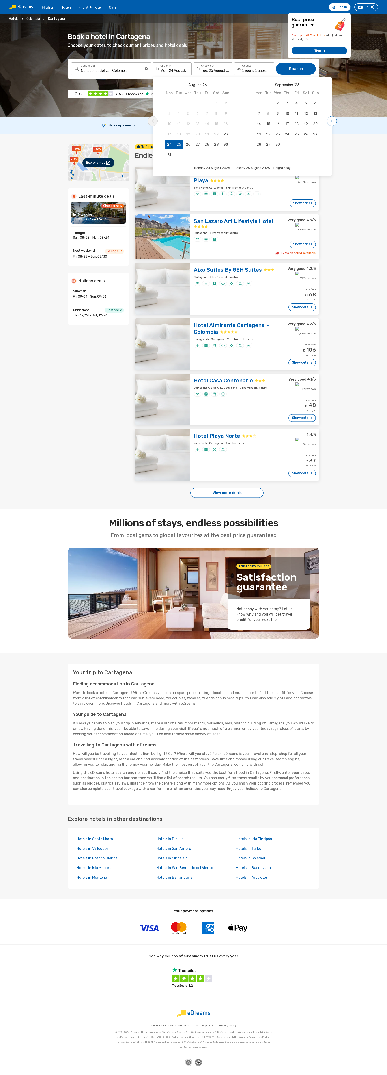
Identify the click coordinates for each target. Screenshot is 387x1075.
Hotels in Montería (92, 877)
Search (296, 68)
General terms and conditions (169, 1025)
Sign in (319, 50)
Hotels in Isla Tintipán (254, 839)
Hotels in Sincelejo (171, 858)
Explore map (95, 163)
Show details (302, 307)
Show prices (302, 203)
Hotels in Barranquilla (174, 877)
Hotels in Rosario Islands (97, 858)
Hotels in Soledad (250, 858)
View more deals (227, 493)
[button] (146, 69)
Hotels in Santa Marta (95, 839)
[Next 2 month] (332, 121)
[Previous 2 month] (153, 121)
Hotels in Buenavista (253, 868)
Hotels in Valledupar (93, 848)
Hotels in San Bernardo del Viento (184, 868)
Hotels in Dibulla (169, 839)
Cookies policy (204, 1025)
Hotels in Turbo (248, 848)
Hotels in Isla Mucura (94, 868)
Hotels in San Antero (173, 848)
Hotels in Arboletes (252, 877)
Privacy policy (227, 1025)
